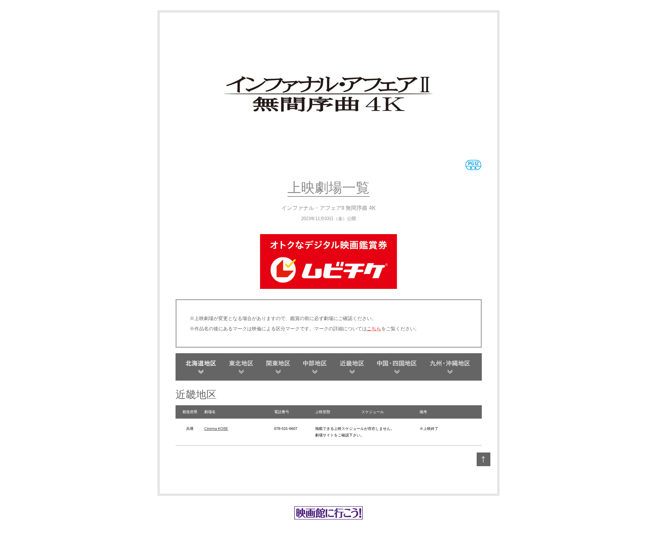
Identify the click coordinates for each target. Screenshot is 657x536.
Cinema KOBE (216, 428)
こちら (374, 328)
